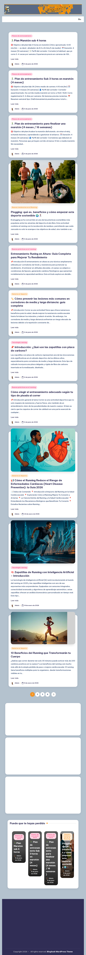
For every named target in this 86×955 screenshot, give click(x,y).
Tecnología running (19, 342)
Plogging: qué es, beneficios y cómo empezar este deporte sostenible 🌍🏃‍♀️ (67, 855)
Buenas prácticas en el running (24, 249)
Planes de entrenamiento (21, 36)
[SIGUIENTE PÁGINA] (53, 694)
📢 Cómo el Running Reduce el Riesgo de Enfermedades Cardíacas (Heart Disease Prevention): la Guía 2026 (37, 484)
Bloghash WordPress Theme (60, 951)
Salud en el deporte (19, 294)
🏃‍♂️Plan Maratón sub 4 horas (28, 40)
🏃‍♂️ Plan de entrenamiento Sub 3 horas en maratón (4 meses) (35, 854)
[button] (53, 694)
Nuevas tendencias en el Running (24, 207)
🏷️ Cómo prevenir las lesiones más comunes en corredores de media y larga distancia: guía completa (40, 302)
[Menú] (79, 19)
